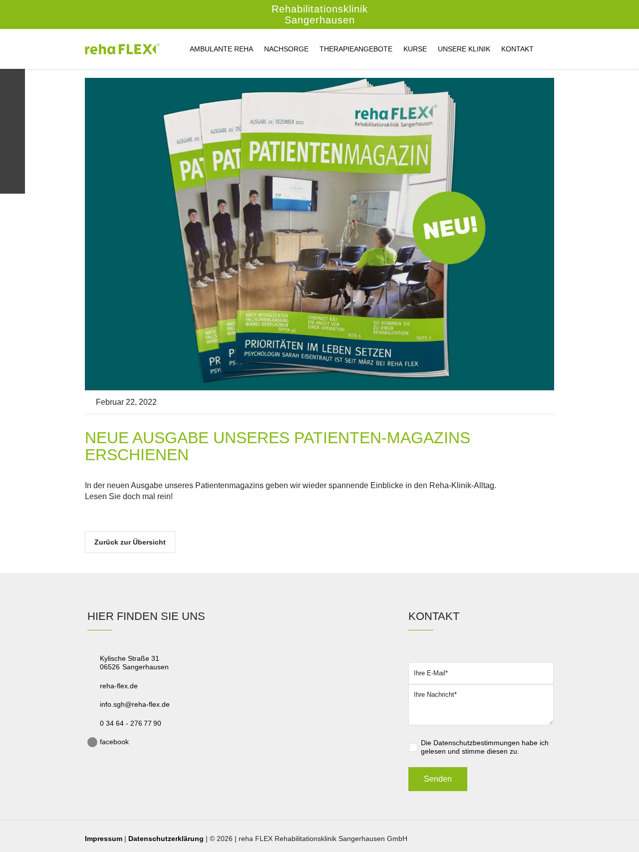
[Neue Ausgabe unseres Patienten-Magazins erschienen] (319, 233)
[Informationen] (12, 107)
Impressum (103, 839)
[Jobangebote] (12, 157)
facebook (114, 742)
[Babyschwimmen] (12, 132)
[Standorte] (12, 81)
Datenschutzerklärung (166, 839)
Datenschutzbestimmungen (476, 743)
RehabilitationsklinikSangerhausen (320, 14)
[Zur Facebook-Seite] (12, 182)
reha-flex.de (119, 686)
